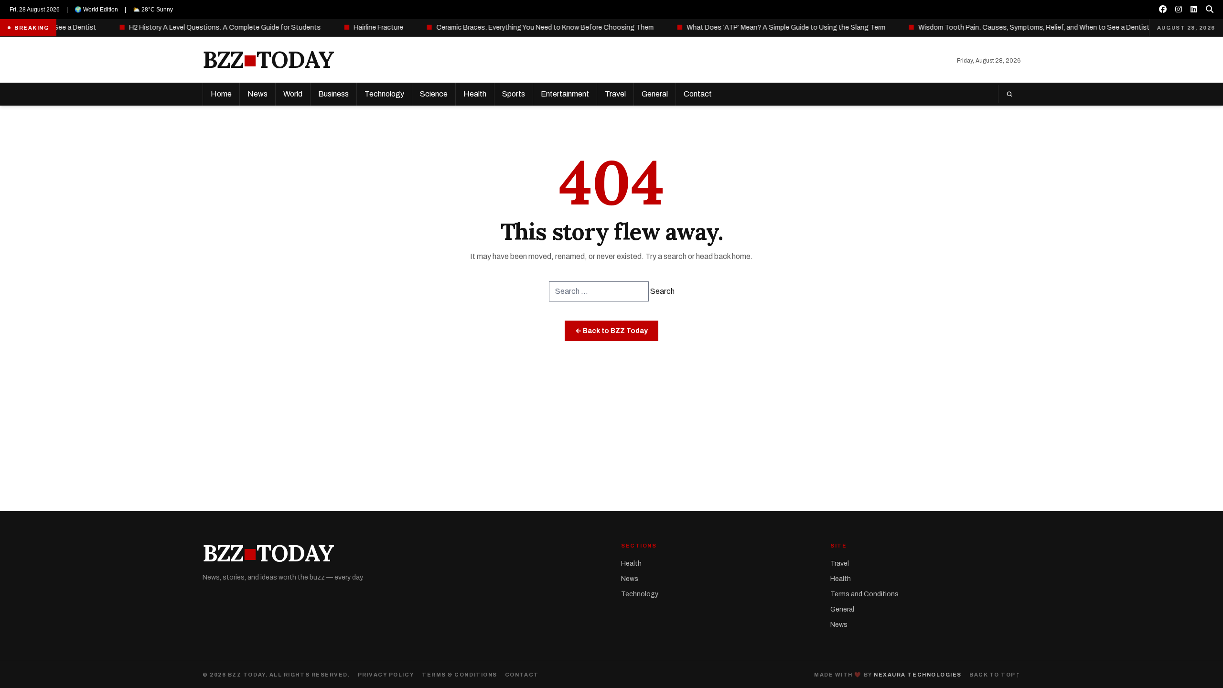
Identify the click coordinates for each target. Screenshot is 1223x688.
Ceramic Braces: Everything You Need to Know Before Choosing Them (529, 27)
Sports (513, 94)
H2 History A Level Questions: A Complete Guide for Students (209, 27)
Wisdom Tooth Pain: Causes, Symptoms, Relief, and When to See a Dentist (1018, 27)
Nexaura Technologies (918, 674)
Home (221, 94)
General (655, 94)
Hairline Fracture (363, 27)
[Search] (1009, 94)
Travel (615, 94)
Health (474, 94)
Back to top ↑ (994, 674)
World (292, 94)
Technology (384, 94)
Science (434, 94)
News (257, 94)
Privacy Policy (386, 674)
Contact (698, 94)
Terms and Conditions (864, 594)
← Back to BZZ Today (611, 330)
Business (333, 94)
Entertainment (565, 94)
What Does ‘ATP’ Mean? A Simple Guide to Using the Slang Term (770, 27)
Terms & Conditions (459, 674)
